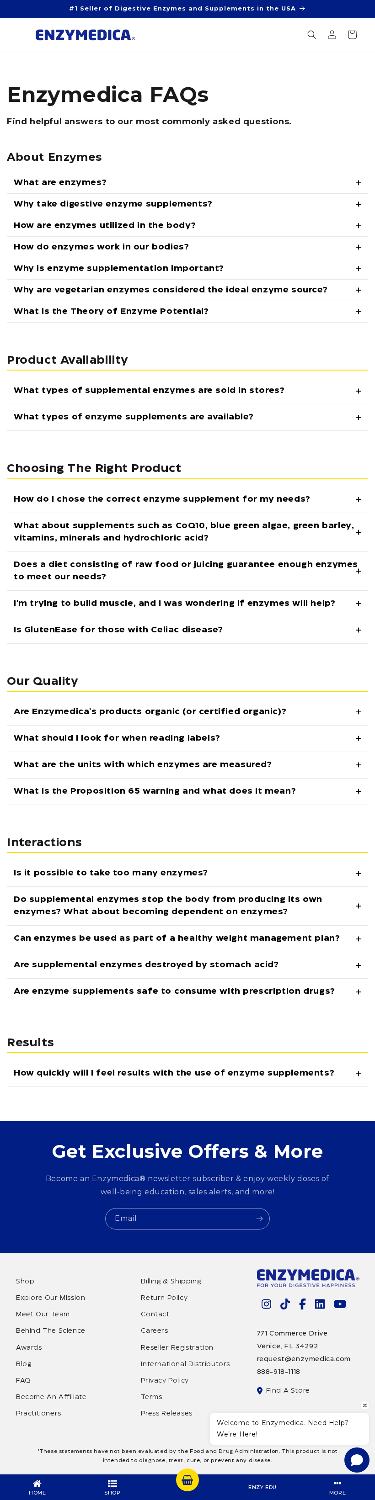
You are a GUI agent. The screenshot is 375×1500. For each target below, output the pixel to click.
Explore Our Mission (50, 1298)
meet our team (43, 1314)
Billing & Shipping (171, 1281)
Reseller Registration (177, 1348)
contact (155, 1314)
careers (154, 1331)
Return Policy (164, 1298)
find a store (288, 1391)
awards (29, 1348)
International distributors (185, 1364)
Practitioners (38, 1413)
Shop (25, 1281)
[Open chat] (357, 1460)
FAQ (23, 1380)
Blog (23, 1364)
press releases (166, 1413)
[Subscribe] (259, 1219)
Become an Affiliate (51, 1397)
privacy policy (164, 1380)
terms (151, 1397)
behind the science (51, 1331)
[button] (312, 35)
